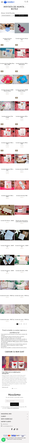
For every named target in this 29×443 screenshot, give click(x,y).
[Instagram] (17, 429)
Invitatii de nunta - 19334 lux (22, 295)
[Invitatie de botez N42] (22, 185)
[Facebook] (12, 429)
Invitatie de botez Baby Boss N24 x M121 (7, 64)
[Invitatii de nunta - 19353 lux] (22, 309)
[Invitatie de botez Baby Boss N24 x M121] (7, 53)
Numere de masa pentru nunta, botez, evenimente (22, 221)
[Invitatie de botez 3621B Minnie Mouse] (7, 79)
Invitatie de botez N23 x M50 (22, 117)
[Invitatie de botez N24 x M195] (7, 185)
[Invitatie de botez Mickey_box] (7, 28)
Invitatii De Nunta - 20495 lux (21, 246)
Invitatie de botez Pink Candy (7, 117)
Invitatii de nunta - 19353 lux (22, 319)
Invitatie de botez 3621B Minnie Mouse (7, 90)
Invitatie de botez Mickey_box (7, 39)
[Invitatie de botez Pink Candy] (7, 105)
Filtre (22, 15)
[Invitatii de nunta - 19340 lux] (7, 285)
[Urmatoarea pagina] (26, 324)
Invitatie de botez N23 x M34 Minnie (22, 64)
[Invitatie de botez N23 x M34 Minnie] (22, 53)
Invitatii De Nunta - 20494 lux (7, 271)
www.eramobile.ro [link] (8, 347)
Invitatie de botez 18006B (21, 169)
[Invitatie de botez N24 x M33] (7, 158)
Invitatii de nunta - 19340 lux (7, 295)
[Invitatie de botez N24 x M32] (22, 132)
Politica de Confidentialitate (13, 408)
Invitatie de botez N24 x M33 (7, 170)
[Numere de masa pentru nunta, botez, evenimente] (22, 210)
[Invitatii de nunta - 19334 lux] (22, 285)
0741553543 (5, 424)
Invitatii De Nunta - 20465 (7, 220)
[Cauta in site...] (25, 2)
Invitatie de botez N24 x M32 (22, 143)
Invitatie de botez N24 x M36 (7, 143)
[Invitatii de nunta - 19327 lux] (7, 309)
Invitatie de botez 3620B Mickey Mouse (22, 90)
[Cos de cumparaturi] (27, 2)
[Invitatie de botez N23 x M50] (22, 105)
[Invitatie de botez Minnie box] (22, 28)
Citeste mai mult (5, 387)
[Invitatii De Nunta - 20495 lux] (22, 235)
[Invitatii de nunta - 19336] (22, 260)
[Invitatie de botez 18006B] (22, 158)
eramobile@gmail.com (7, 426)
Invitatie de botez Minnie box (22, 39)
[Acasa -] (9, 2)
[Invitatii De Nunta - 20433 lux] (7, 235)
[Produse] (2, 2)
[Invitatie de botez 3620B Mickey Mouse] (22, 79)
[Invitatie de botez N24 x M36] (7, 132)
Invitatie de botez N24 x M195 (7, 196)
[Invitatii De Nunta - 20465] (7, 210)
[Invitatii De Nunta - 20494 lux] (7, 260)
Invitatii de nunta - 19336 (22, 270)
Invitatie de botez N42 (21, 195)
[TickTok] (14, 429)
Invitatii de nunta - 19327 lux (7, 319)
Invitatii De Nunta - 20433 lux (7, 246)
